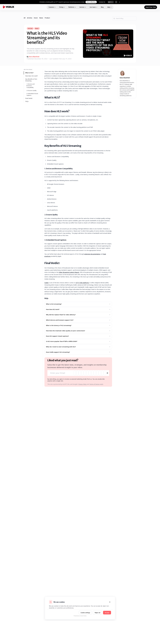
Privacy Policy (82, 384)
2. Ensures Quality (31, 90)
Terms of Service (95, 384)
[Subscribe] (107, 373)
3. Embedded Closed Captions (32, 94)
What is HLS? (29, 73)
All (24, 18)
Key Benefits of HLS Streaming (31, 80)
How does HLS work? (31, 76)
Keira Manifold (34, 57)
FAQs (27, 101)
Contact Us (102, 2)
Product (47, 18)
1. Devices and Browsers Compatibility (30, 85)
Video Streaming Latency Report (69, 272)
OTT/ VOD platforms (82, 283)
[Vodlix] (8, 7)
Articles (29, 18)
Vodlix (46, 283)
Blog (102, 7)
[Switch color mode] (116, 2)
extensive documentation (92, 254)
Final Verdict (28, 98)
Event (36, 18)
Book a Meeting (91, 2)
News (41, 18)
